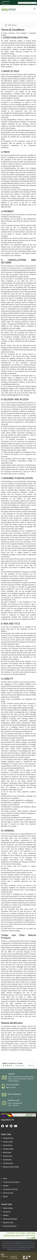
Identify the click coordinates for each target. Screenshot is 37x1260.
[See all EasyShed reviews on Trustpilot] (18, 1064)
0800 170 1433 (6, 4)
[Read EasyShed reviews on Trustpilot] (27, 3)
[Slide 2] (17, 1114)
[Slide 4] (23, 1114)
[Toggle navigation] (34, 8)
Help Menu (12, 25)
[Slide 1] (13, 1114)
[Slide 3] (20, 1114)
